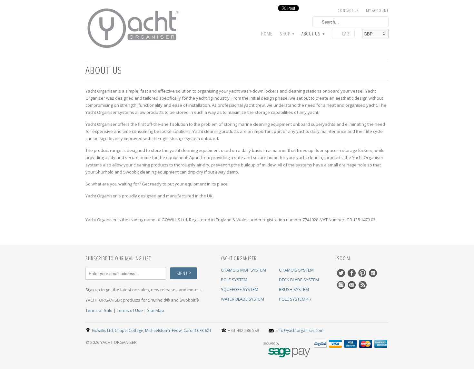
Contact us (348, 10)
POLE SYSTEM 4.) (295, 299)
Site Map (155, 310)
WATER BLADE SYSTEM (242, 299)
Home (266, 34)
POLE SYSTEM (234, 280)
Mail (352, 285)
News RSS (363, 285)
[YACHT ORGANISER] (133, 29)
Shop (287, 34)
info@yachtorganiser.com (299, 330)
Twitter (341, 273)
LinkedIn (373, 273)
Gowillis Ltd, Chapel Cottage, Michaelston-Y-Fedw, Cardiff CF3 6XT (152, 330)
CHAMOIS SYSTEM (296, 270)
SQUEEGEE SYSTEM (239, 289)
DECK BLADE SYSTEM (299, 280)
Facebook (352, 273)
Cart (346, 33)
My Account (377, 10)
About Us (312, 34)
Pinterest (362, 273)
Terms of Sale (99, 310)
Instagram (341, 285)
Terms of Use (130, 310)
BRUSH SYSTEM (294, 289)
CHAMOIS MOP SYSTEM (243, 270)
